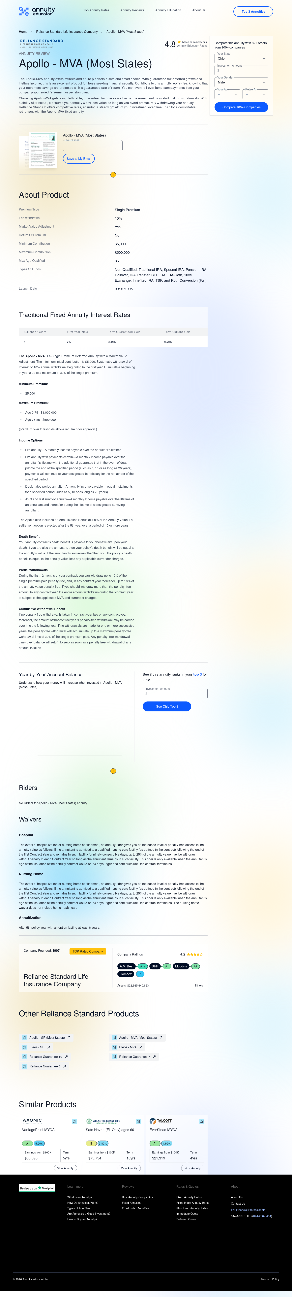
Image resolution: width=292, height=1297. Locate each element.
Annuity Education (168, 10)
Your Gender (225, 77)
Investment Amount (157, 689)
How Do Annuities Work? (83, 1203)
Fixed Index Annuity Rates (192, 1203)
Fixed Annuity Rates (189, 1197)
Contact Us (238, 1203)
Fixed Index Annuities (135, 1208)
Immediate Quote (187, 1214)
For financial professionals (248, 1210)
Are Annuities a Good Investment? (88, 1214)
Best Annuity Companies (137, 1197)
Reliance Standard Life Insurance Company (67, 31)
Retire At (250, 89)
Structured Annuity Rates (192, 1208)
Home (23, 31)
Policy (275, 1279)
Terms (265, 1279)
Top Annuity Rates (96, 10)
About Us (198, 10)
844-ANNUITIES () (251, 1216)
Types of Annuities (78, 1208)
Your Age (223, 89)
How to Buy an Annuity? (82, 1219)
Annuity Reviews (132, 10)
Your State (223, 53)
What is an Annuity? (79, 1197)
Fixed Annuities (131, 1203)
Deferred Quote (186, 1219)
